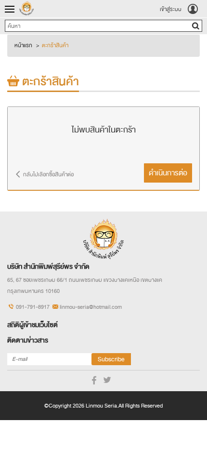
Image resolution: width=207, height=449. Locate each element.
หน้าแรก (23, 45)
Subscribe (111, 359)
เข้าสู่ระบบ (170, 9)
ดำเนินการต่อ (168, 173)
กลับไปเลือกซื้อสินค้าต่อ (48, 174)
